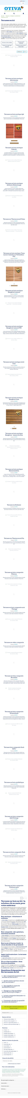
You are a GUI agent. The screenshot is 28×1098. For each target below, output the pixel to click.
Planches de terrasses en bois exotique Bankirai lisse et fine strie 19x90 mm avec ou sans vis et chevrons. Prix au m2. (14, 439)
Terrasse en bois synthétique (14, 782)
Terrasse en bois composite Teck (14, 852)
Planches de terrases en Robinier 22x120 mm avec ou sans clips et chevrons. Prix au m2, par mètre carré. (14, 509)
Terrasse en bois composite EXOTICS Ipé (14, 817)
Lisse (6, 1042)
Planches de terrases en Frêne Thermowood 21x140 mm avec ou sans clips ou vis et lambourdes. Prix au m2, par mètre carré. (14, 223)
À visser (6, 1030)
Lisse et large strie (8, 1054)
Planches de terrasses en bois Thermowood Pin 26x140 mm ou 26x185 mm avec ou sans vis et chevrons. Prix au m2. (14, 543)
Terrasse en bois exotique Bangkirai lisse (14, 398)
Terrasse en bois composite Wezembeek (14, 712)
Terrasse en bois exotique (7, 42)
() (23, 3)
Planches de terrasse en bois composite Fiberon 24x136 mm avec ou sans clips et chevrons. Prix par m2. (14, 578)
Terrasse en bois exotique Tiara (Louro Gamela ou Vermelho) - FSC (14, 254)
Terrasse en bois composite (21, 43)
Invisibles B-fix (7, 1031)
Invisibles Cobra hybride (9, 1035)
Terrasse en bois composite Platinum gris (14, 886)
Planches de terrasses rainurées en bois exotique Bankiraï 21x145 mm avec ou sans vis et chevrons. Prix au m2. (14, 296)
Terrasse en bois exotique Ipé (14, 114)
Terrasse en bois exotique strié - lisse (14, 362)
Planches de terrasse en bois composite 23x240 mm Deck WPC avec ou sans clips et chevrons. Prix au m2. (14, 753)
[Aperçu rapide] (14, 76)
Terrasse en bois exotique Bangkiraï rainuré (14, 291)
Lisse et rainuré (7, 1047)
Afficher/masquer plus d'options (14, 1063)
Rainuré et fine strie (8, 1052)
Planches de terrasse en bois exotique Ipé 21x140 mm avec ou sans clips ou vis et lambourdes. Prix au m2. (14, 118)
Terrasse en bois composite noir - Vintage (14, 608)
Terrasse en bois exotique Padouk (14, 148)
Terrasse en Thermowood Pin (14, 538)
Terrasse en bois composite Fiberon (14, 573)
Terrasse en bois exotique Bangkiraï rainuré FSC (14, 327)
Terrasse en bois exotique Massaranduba (14, 470)
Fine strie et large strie (9, 1049)
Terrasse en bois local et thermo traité (21, 46)
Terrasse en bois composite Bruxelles (14, 676)
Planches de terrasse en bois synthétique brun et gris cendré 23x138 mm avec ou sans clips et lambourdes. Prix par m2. (14, 787)
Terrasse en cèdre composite (14, 642)
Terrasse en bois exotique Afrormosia (14, 79)
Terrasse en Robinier (14, 505)
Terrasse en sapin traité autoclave (7, 46)
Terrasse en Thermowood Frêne (14, 219)
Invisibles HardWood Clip (9, 1036)
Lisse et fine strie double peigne (11, 1051)
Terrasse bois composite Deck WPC (14, 748)
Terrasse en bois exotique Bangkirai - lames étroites (14, 434)
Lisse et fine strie (8, 1044)
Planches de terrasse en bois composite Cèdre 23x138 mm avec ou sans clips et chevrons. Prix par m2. (14, 647)
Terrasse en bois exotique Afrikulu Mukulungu (14, 184)
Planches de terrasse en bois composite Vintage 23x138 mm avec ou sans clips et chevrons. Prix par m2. (14, 613)
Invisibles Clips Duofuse (9, 1033)
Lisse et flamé (7, 1046)
